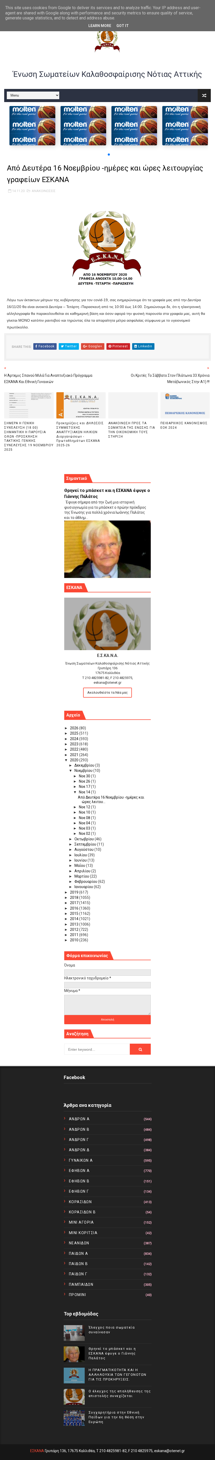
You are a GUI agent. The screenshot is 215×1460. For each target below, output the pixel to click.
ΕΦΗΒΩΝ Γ (79, 1191)
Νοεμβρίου (83, 770)
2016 (74, 908)
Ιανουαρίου (84, 887)
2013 (74, 924)
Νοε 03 (85, 828)
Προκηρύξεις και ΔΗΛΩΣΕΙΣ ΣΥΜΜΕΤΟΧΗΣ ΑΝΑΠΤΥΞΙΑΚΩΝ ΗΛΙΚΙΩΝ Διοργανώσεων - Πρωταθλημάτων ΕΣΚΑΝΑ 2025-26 (80, 434)
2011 (74, 935)
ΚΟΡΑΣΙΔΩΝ (80, 1202)
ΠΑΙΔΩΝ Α (78, 1253)
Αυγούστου (84, 849)
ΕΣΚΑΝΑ (37, 1451)
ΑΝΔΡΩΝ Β (79, 1129)
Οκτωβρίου (84, 839)
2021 (74, 755)
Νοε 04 (85, 823)
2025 (74, 733)
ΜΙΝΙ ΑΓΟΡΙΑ (81, 1222)
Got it (122, 26)
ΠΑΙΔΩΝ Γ (78, 1274)
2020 (74, 760)
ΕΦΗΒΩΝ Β (79, 1181)
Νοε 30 (85, 776)
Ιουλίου (81, 855)
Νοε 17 (85, 786)
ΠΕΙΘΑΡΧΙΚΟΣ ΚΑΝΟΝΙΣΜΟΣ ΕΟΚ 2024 (184, 425)
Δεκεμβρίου (84, 765)
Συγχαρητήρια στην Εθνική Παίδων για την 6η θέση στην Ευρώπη (116, 1417)
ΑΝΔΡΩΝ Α (79, 1119)
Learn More (99, 26)
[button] (109, 154)
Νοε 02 (85, 833)
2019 (74, 892)
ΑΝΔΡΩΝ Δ (79, 1150)
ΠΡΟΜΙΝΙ (77, 1295)
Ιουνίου (81, 860)
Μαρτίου (82, 876)
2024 (74, 739)
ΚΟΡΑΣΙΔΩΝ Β (82, 1212)
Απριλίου (82, 871)
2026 (74, 728)
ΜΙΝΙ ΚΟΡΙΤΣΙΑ (83, 1233)
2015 (74, 913)
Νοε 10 (85, 812)
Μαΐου (80, 865)
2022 (74, 749)
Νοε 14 (85, 792)
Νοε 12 (85, 807)
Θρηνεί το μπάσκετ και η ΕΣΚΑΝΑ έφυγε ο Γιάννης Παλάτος (112, 1353)
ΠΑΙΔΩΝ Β (78, 1264)
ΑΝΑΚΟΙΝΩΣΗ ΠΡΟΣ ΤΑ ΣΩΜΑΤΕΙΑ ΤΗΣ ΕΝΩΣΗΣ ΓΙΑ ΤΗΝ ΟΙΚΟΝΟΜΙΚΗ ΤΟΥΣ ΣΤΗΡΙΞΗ (131, 429)
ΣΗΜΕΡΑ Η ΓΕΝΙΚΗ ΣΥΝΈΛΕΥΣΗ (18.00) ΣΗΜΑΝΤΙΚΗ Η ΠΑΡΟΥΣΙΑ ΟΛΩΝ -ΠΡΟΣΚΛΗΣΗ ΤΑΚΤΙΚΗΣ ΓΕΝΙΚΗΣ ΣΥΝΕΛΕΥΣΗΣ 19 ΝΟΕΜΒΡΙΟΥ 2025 (28, 436)
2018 (74, 897)
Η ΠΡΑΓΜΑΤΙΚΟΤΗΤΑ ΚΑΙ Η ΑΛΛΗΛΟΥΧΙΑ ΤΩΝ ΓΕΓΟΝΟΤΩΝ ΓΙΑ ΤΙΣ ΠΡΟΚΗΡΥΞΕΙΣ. (118, 1374)
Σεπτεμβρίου (85, 844)
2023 (74, 744)
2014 (74, 919)
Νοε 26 (85, 781)
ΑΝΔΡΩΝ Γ (79, 1140)
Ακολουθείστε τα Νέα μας (107, 692)
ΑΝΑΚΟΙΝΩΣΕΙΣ (44, 191)
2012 (74, 929)
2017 (74, 903)
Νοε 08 (85, 818)
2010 (74, 940)
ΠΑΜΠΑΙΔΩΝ (81, 1284)
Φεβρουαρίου (86, 881)
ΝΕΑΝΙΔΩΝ (79, 1243)
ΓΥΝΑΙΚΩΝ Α (81, 1160)
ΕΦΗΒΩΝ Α (79, 1171)
